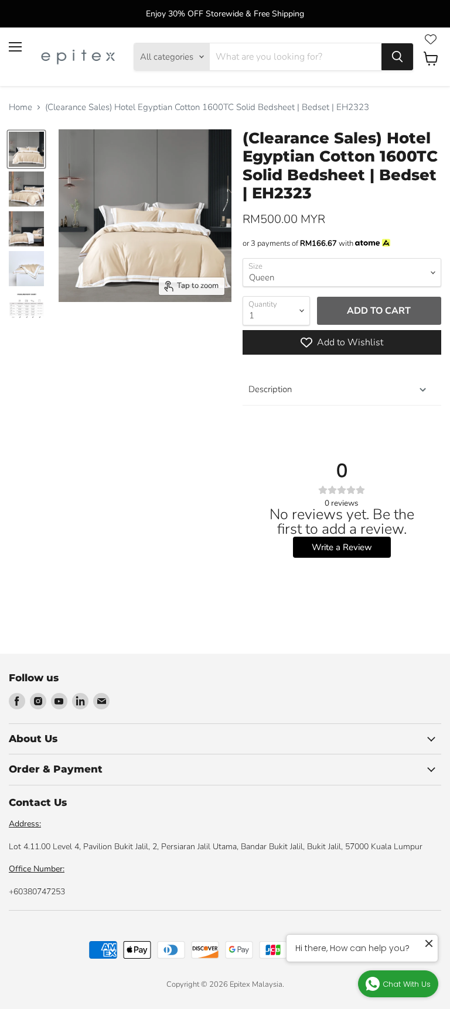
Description (270, 389)
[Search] (397, 56)
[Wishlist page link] (431, 39)
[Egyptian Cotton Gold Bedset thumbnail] (26, 149)
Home (20, 107)
